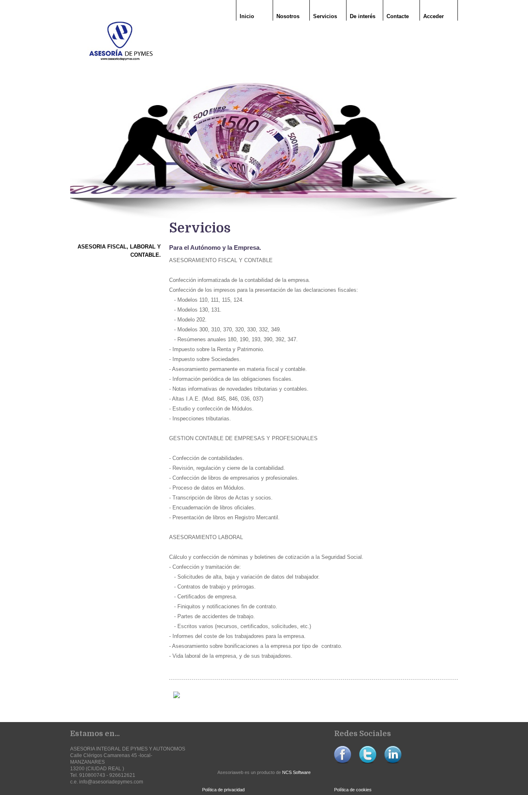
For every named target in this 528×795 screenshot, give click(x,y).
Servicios (325, 16)
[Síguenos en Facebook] (342, 761)
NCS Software (296, 772)
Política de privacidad (223, 789)
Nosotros (287, 16)
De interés (362, 16)
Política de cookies (353, 789)
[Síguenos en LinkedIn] (392, 761)
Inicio (247, 16)
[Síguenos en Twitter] (367, 761)
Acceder (433, 16)
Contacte (398, 16)
